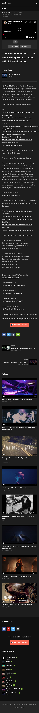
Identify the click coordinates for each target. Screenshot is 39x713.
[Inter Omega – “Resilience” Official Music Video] (19, 476)
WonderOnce (10, 681)
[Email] (18, 629)
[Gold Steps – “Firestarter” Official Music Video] (19, 564)
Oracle (8, 669)
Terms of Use (19, 707)
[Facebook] (4, 629)
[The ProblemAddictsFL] (3, 689)
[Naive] (3, 677)
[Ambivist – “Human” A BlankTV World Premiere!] (19, 593)
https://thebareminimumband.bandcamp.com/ (17, 140)
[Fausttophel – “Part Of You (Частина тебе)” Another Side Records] (19, 534)
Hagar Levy (9, 665)
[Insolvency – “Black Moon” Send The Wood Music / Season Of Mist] (19, 348)
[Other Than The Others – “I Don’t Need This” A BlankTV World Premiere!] (19, 362)
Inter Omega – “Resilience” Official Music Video (17, 488)
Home (3, 12)
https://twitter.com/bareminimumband (19, 219)
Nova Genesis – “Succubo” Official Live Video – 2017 (19, 399)
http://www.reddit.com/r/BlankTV (12, 301)
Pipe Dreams (10, 673)
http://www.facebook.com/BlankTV (13, 285)
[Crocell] (3, 662)
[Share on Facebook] (4, 334)
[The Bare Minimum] (4, 75)
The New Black (10, 657)
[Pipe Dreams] (3, 673)
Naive (7, 677)
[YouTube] (8, 629)
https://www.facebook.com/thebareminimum (16, 216)
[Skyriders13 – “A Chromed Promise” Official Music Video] (19, 504)
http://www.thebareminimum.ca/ (12, 145)
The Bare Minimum (14, 74)
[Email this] (18, 334)
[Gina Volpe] (3, 685)
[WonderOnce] (3, 681)
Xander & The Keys (12, 693)
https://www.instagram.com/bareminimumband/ (17, 230)
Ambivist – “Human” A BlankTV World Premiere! (17, 604)
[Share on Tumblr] (13, 334)
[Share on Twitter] (9, 334)
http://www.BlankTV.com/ (10, 278)
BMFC (9, 12)
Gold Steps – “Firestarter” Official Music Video (17, 576)
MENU (4, 8)
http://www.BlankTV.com (10, 86)
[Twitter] (13, 629)
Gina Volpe (9, 685)
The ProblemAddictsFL (13, 689)
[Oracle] (3, 669)
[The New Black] (3, 658)
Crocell (8, 661)
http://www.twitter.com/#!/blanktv (12, 293)
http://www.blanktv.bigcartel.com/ (13, 309)
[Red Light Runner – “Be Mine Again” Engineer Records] (19, 446)
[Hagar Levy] (3, 666)
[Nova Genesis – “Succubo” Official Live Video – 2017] (19, 388)
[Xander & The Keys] (3, 693)
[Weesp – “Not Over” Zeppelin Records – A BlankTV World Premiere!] (19, 416)
